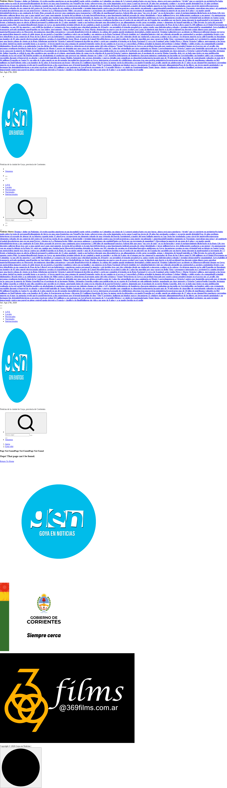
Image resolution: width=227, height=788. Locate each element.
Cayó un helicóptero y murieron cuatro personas (67, 36)
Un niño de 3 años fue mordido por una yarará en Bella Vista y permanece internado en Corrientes (163, 39)
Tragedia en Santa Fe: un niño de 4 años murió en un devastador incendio (43, 60)
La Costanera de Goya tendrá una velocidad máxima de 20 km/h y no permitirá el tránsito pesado (93, 27)
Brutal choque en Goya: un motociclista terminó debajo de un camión (62, 25)
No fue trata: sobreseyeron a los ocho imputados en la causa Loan (107, 3)
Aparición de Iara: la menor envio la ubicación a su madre (117, 62)
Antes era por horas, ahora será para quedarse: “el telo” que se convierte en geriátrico (177, 1)
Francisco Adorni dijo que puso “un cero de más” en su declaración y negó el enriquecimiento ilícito (158, 13)
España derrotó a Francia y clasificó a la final (61, 70)
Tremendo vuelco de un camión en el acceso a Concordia (110, 44)
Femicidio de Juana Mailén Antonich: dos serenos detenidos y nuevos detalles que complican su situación (94, 58)
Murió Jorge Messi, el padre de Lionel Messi (81, 39)
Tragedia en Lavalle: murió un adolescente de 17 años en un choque (173, 62)
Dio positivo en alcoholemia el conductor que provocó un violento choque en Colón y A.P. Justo (71, 55)
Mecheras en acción (110, 39)
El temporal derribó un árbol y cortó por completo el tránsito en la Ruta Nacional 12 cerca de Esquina (118, 41)
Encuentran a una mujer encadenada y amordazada (141, 8)
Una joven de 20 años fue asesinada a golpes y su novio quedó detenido (168, 3)
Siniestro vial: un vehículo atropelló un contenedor (170, 34)
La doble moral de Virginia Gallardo (159, 32)
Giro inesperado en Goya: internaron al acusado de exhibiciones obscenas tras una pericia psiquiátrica (121, 60)
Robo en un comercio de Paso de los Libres (27, 36)
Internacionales (11, 194)
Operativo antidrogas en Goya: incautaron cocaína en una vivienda (167, 18)
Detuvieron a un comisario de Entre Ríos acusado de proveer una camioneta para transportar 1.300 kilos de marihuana (61, 13)
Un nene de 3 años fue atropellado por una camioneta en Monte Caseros (133, 48)
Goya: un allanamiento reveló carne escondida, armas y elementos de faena (148, 22)
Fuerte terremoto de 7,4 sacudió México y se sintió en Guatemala (114, 67)
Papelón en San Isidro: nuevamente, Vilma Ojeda (52, 29)
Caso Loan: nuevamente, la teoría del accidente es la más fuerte (67, 15)
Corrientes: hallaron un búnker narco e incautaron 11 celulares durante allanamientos (140, 65)
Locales (8, 187)
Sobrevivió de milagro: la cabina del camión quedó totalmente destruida (111, 32)
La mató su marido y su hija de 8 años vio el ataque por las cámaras (123, 25)
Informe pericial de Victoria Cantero (56, 41)
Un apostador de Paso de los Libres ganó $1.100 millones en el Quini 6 (184, 25)
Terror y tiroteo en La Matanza (48, 10)
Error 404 (9, 446)
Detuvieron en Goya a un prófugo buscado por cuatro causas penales (154, 46)
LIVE (7, 185)
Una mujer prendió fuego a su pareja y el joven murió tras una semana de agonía (49, 44)
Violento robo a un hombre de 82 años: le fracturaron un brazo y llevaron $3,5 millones (52, 62)
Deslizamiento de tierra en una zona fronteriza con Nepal (53, 3)
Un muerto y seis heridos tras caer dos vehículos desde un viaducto (118, 36)
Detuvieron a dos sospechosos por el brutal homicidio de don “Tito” (72, 65)
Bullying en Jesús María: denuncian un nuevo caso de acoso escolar (104, 29)
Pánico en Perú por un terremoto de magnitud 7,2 (134, 10)
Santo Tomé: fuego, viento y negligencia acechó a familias (168, 67)
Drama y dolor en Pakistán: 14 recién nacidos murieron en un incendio (45, 1)
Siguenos (9, 171)
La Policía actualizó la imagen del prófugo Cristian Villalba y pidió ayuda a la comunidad (174, 44)
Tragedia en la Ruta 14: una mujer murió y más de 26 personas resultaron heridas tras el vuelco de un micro (94, 20)
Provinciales (10, 190)
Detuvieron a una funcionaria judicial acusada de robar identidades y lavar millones (133, 15)
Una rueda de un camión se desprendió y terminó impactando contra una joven (83, 8)
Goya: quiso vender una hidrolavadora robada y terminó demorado (167, 27)
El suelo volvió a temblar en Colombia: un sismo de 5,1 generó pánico (108, 1)
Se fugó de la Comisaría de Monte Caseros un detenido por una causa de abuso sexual (63, 48)
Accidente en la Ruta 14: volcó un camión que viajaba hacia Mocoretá (42, 18)
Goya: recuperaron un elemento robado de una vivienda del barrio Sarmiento (94, 6)
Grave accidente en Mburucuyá (190, 32)
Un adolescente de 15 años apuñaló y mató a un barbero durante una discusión (80, 22)
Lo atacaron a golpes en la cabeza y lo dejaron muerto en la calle (176, 36)
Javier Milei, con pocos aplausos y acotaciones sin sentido (87, 10)
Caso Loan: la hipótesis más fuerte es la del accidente (157, 29)
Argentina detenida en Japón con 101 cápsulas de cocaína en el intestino (105, 18)
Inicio (7, 444)
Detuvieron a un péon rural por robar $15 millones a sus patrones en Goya (52, 67)
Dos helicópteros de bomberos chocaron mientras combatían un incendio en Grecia (150, 55)
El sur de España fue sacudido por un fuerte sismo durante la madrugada (174, 20)
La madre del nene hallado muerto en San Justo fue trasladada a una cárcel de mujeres (168, 6)
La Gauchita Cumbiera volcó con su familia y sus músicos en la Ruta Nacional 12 (87, 34)
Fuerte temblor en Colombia (135, 34)
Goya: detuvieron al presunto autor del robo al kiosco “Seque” (96, 46)
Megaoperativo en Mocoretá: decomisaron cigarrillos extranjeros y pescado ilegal (43, 32)
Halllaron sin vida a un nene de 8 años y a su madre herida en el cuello (112, 70)
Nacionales (9, 192)
